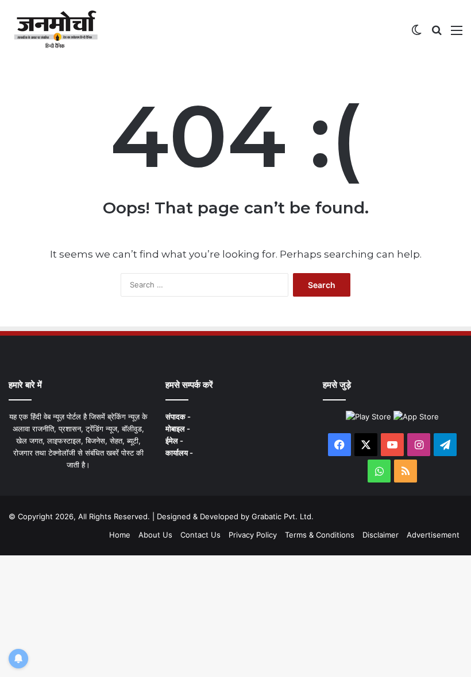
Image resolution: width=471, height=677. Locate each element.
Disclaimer (380, 534)
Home (119, 534)
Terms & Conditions (319, 534)
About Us (155, 534)
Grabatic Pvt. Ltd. (283, 516)
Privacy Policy (253, 534)
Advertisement (433, 534)
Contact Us (200, 534)
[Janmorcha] (56, 29)
